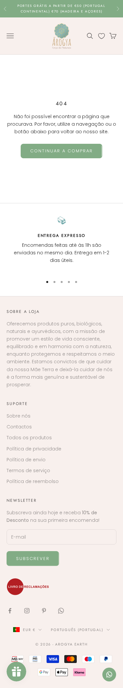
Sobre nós (19, 416)
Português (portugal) (77, 629)
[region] (61, 243)
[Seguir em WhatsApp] (61, 610)
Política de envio (26, 459)
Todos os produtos (29, 437)
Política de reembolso (33, 481)
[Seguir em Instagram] (27, 610)
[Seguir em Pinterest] (44, 610)
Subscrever (33, 558)
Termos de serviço (28, 470)
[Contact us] (109, 674)
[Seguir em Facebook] (10, 610)
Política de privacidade (34, 449)
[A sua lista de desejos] (101, 36)
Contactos (19, 426)
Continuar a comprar (61, 151)
